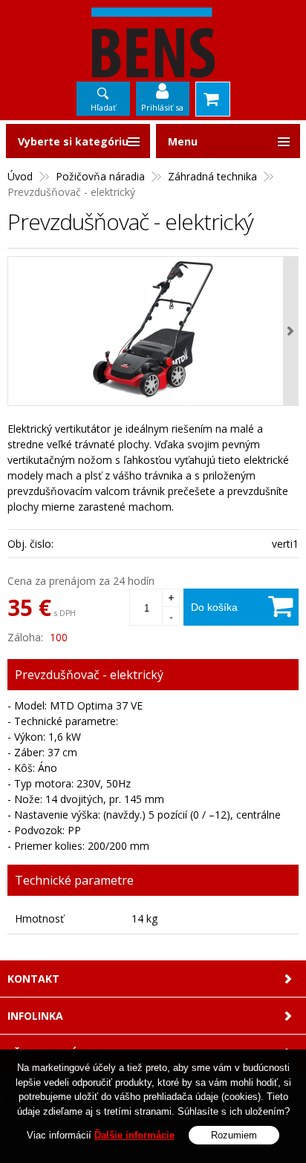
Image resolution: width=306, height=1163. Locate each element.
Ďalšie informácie (134, 1135)
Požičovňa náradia (100, 176)
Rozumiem (234, 1135)
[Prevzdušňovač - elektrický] (153, 331)
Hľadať (103, 107)
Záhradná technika (212, 176)
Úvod (20, 176)
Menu (183, 141)
